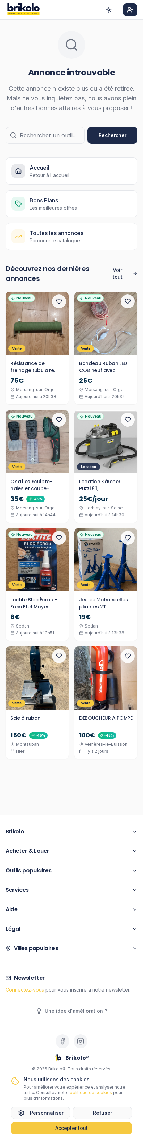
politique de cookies (91, 1092)
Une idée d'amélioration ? (76, 1011)
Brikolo (15, 831)
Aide (11, 909)
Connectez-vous (25, 990)
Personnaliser (47, 1113)
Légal (13, 929)
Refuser (102, 1113)
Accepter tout (71, 1128)
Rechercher (112, 135)
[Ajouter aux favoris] (59, 301)
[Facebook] (62, 1041)
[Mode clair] (108, 9)
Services (17, 890)
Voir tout (118, 273)
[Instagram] (80, 1041)
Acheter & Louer (27, 851)
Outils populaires (28, 870)
